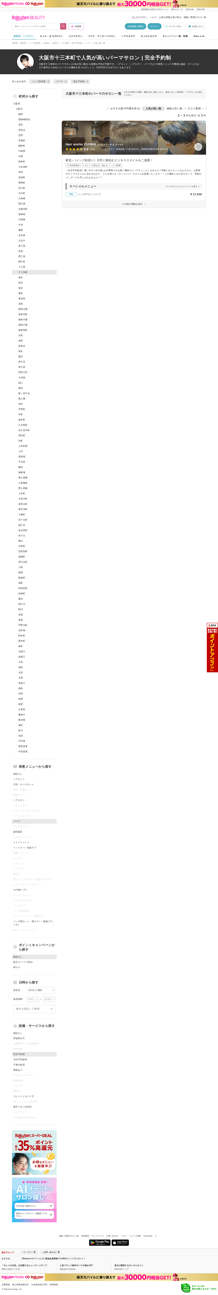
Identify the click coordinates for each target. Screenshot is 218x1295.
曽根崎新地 (24, 119)
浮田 (20, 172)
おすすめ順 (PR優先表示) (125, 108)
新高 (20, 282)
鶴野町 (21, 145)
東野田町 (23, 330)
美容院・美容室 (19, 43)
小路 (20, 567)
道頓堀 (21, 456)
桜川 (20, 730)
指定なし (18, 774)
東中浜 (21, 361)
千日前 (21, 462)
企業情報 (6, 1284)
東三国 (21, 246)
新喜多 (21, 346)
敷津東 (21, 720)
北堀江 (21, 651)
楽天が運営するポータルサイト (128, 1265)
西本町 (21, 641)
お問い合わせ (112, 1236)
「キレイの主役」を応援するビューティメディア (24, 1265)
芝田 (20, 135)
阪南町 (21, 577)
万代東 (21, 741)
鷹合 (20, 598)
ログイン (154, 26)
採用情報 (54, 1284)
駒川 (20, 609)
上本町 (21, 493)
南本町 (21, 419)
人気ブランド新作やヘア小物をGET (76, 1265)
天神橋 (21, 198)
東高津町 (23, 509)
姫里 (20, 704)
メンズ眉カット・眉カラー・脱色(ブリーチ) (33, 923)
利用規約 (85, 1236)
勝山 (20, 541)
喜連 (20, 620)
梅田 (20, 114)
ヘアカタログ (128, 36)
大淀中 (21, 240)
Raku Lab (199, 36)
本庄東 (21, 235)
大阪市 (55, 43)
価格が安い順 (174, 108)
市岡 (20, 677)
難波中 (21, 714)
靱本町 (21, 635)
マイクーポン (175, 26)
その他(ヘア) (19, 889)
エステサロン (76, 36)
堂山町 (21, 188)
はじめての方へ (139, 17)
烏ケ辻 (21, 535)
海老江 (21, 683)
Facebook (148, 1236)
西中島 (21, 261)
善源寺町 (23, 314)
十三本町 (65, 43)
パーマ (87, 43)
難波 (20, 467)
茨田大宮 (23, 372)
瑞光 (20, 288)
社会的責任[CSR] (39, 1284)
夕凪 (20, 672)
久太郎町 (23, 425)
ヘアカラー (19, 800)
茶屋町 (21, 140)
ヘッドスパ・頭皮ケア (24, 847)
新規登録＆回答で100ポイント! (154, 9)
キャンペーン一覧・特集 (175, 36)
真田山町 (23, 504)
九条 (20, 662)
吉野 (20, 693)
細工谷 (21, 525)
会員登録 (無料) (135, 26)
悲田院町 (23, 551)
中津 (20, 224)
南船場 (21, 472)
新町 (20, 646)
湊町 (20, 725)
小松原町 (23, 167)
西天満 (21, 203)
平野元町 (23, 625)
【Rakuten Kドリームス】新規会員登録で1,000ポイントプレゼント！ (53, 1258)
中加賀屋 (23, 751)
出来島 (21, 709)
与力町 (21, 193)
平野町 (21, 409)
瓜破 (20, 614)
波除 (20, 667)
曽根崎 (21, 214)
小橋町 (21, 514)
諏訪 (20, 356)
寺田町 (21, 546)
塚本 (20, 277)
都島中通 (23, 325)
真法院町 (23, 530)
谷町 (20, 404)
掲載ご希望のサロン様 (195, 17)
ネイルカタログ (149, 36)
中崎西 (21, 151)
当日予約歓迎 (20, 1059)
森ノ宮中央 (24, 393)
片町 (20, 335)
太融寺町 (23, 209)
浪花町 (21, 177)
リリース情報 (135, 1236)
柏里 (20, 699)
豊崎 (20, 230)
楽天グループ (177, 9)
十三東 (21, 267)
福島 (20, 688)
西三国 (21, 256)
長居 (20, 735)
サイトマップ (98, 1236)
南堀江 (21, 656)
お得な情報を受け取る (170, 17)
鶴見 (20, 388)
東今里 (21, 367)
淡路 (20, 303)
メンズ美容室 (35, 43)
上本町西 (23, 446)
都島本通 (23, 319)
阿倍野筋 (23, 588)
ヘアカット (19, 779)
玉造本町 (23, 498)
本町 (20, 414)
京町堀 (21, 630)
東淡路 (21, 298)
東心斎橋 (23, 477)
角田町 (21, 161)
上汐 (20, 451)
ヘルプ (153, 17)
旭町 (20, 583)
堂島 (20, 124)
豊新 (20, 293)
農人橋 (21, 398)
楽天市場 (200, 9)
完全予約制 (77, 43)
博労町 (21, 435)
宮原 (20, 251)
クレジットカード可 (23, 1096)
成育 (20, 340)
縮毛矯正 (18, 832)
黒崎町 (21, 182)
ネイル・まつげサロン (51, 36)
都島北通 (23, 309)
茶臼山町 (23, 562)
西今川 (21, 604)
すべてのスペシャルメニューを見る (181, 186)
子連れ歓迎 (19, 1064)
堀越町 (21, 556)
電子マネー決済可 (22, 1107)
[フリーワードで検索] (63, 26)
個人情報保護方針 (20, 1284)
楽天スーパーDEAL (23, 962)
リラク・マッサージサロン (102, 36)
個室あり (18, 1070)
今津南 (21, 377)
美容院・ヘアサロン (24, 36)
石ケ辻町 (23, 519)
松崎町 (21, 593)
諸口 (20, 382)
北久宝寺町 (24, 430)
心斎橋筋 (23, 483)
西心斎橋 (23, 488)
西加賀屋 (23, 746)
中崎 (20, 156)
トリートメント (21, 842)
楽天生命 (190, 9)
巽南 (20, 572)
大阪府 (46, 43)
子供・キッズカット (23, 784)
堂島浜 (21, 130)
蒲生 (20, 351)
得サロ (16, 967)
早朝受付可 (19, 1038)
